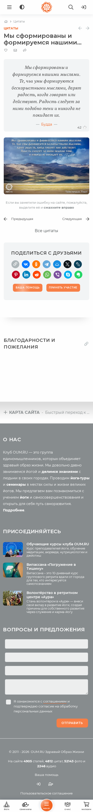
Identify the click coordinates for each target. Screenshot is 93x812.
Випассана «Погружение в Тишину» (51, 566)
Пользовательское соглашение (46, 793)
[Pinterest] (16, 275)
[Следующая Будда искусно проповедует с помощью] (87, 28)
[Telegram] (47, 264)
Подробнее (13, 510)
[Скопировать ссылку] (15, 264)
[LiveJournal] (78, 264)
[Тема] (22, 7)
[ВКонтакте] (26, 264)
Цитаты (11, 28)
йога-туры (80, 478)
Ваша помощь (46, 775)
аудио (46, 766)
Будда (46, 124)
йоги (24, 497)
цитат (54, 761)
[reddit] (37, 275)
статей (34, 761)
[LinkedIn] (26, 275)
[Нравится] (84, 128)
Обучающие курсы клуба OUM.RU (58, 544)
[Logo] (46, 7)
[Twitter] (67, 264)
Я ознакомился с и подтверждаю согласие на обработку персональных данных (46, 706)
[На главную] (5, 21)
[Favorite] (5, 50)
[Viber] (58, 275)
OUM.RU (37, 752)
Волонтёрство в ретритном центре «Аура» (52, 595)
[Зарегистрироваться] (50, 784)
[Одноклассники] (36, 264)
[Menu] (9, 7)
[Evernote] (78, 275)
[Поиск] (70, 7)
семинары (16, 484)
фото (73, 761)
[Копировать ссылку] (86, 343)
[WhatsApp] (47, 275)
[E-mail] (15, 50)
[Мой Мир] (57, 264)
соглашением (55, 701)
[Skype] (68, 275)
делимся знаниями (60, 471)
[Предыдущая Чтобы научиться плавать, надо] (80, 28)
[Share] (25, 50)
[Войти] (83, 7)
